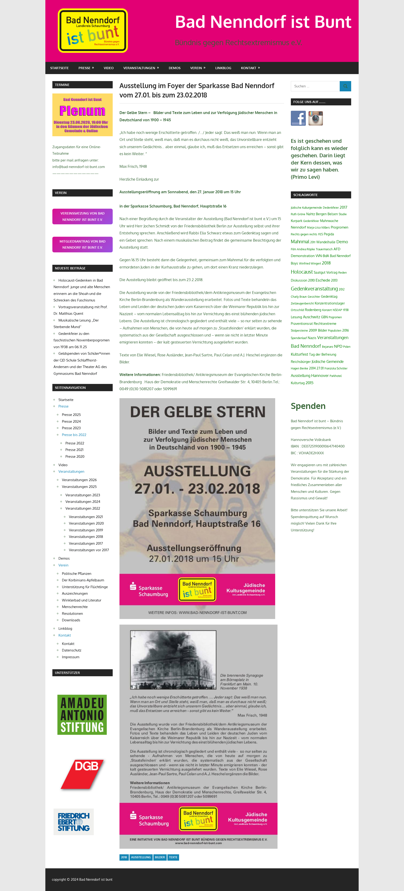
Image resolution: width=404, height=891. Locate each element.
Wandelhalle (325, 242)
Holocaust (302, 271)
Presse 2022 (74, 443)
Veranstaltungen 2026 (79, 480)
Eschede (323, 280)
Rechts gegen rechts (304, 234)
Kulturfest (299, 354)
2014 (312, 368)
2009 (313, 330)
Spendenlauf (299, 338)
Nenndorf (298, 227)
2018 (124, 857)
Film (293, 249)
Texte (173, 857)
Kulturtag (298, 383)
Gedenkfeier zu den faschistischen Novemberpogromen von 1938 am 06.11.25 (82, 340)
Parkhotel (336, 376)
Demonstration (303, 256)
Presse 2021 (74, 449)
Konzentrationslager (330, 303)
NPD (338, 346)
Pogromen (335, 317)
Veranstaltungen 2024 (82, 501)
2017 (343, 207)
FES (320, 234)
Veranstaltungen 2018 (86, 536)
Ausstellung (141, 857)
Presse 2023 (71, 428)
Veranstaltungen (332, 337)
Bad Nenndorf (306, 346)
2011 (312, 242)
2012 (342, 289)
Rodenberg (313, 310)
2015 (310, 382)
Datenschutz (71, 650)
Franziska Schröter (336, 368)
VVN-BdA (322, 256)
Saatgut (319, 272)
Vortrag (331, 272)
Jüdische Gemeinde (328, 361)
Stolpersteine (299, 330)
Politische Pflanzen (76, 573)
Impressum (70, 657)
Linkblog (223, 68)
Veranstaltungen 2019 (86, 530)
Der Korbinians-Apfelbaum (83, 580)
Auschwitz (311, 317)
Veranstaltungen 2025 (79, 486)
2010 (311, 280)
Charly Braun (299, 296)
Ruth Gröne (298, 214)
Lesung (296, 317)
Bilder (160, 857)
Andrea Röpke (306, 249)
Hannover (320, 375)
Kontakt (68, 643)
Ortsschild (297, 310)
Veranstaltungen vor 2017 (89, 550)
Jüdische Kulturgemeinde (306, 207)
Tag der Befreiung (322, 354)
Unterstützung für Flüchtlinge (85, 587)
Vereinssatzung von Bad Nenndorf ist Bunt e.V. (83, 216)
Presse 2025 (71, 414)
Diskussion (299, 280)
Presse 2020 (74, 456)
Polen (346, 346)
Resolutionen (72, 613)
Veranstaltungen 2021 (86, 517)
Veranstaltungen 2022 (82, 508)
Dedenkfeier (331, 207)
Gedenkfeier (311, 221)
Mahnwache (329, 221)
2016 (345, 330)
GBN (324, 317)
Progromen (339, 227)
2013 (334, 280)
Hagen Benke (299, 368)
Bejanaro (327, 346)
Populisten (334, 330)
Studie (343, 214)
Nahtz (310, 214)
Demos (174, 68)
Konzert (327, 310)
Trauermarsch (324, 249)
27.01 (320, 368)
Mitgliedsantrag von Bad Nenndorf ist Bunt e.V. (82, 244)
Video (109, 68)
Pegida (329, 234)
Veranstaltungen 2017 (86, 543)
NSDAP (337, 310)
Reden (342, 272)
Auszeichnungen (75, 593)
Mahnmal (300, 241)
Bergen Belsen (327, 214)
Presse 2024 (71, 421)
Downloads (71, 620)
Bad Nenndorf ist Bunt (263, 21)
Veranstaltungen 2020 (86, 523)
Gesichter (314, 296)
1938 (346, 310)
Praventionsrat (302, 324)
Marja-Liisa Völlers (318, 227)
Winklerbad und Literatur (81, 600)
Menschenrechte (75, 607)
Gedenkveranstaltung (314, 288)
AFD (337, 249)
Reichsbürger (301, 362)
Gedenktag (329, 296)
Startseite (59, 68)
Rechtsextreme (325, 324)
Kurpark (296, 221)
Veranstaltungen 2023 (82, 495)
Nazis (312, 338)
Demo (342, 241)
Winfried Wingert (310, 263)
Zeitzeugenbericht (302, 303)
